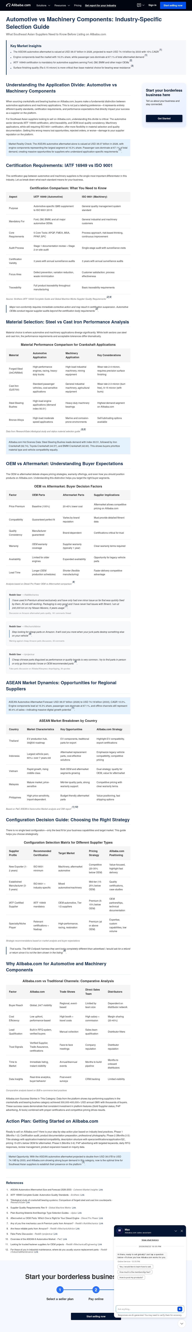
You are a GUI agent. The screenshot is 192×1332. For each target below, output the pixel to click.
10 (76, 807)
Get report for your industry (100, 5)
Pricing (78, 5)
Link (101, 1189)
